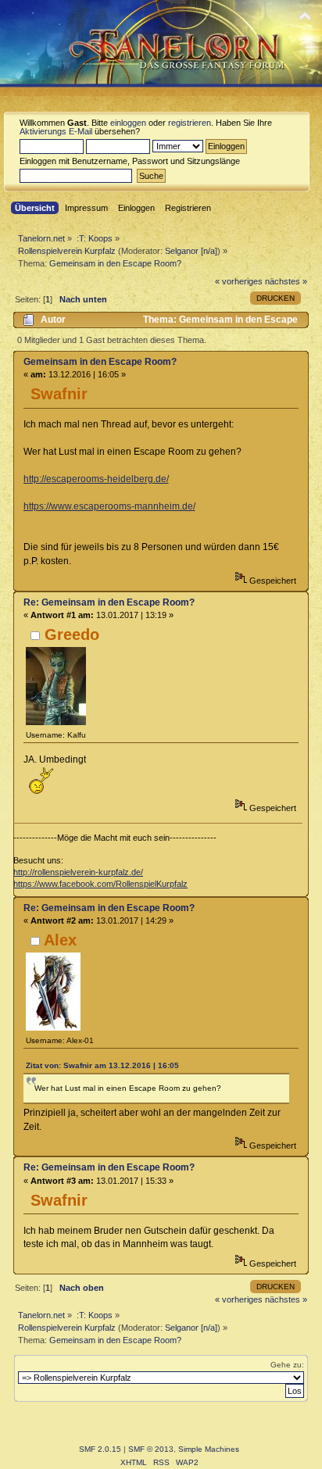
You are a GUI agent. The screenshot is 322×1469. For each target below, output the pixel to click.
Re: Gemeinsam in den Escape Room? (109, 602)
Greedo (72, 634)
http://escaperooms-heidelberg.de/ (96, 479)
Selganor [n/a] (191, 251)
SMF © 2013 (151, 1449)
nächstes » (286, 281)
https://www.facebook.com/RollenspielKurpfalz (100, 883)
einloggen (128, 122)
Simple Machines (208, 1449)
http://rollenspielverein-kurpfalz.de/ (78, 872)
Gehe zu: (287, 1364)
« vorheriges (239, 281)
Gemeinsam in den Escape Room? (100, 361)
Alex (60, 940)
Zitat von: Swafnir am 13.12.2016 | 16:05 (102, 1065)
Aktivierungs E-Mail (56, 131)
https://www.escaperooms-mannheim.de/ (109, 506)
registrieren (189, 122)
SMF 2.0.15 (100, 1449)
